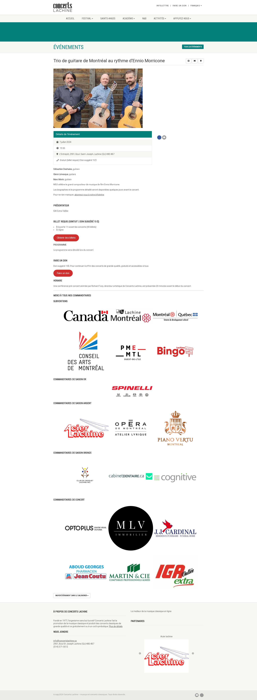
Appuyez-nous (181, 18)
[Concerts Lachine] (77, 7)
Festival (86, 18)
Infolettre (162, 6)
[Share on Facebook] (159, 137)
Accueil (70, 18)
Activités (159, 18)
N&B (144, 18)
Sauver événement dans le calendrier (71, 595)
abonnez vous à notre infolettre (89, 195)
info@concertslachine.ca (65, 641)
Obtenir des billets (66, 237)
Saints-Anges (107, 18)
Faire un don (180, 6)
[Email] (164, 137)
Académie (128, 18)
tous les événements (193, 47)
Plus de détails (116, 626)
